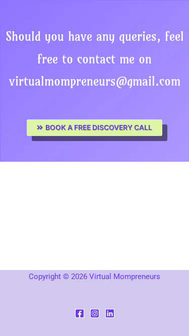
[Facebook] (79, 313)
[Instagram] (94, 313)
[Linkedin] (109, 313)
